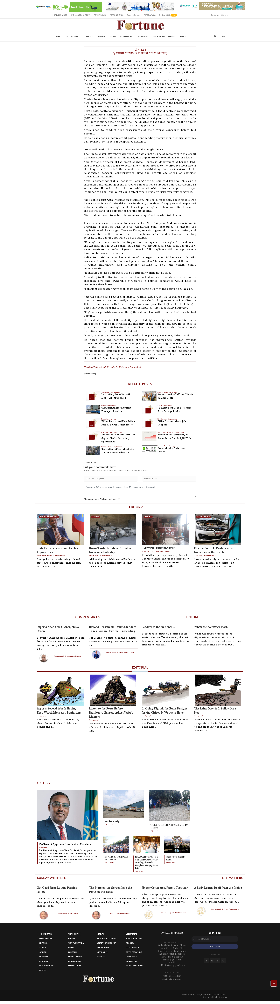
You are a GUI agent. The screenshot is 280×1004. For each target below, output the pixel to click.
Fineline (71, 938)
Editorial (43, 957)
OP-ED (113, 36)
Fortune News (72, 36)
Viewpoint (143, 36)
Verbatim (101, 934)
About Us (130, 943)
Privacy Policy (132, 947)
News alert (44, 961)
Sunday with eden (134, 938)
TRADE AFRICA (149, 15)
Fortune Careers (133, 15)
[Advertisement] (122, 591)
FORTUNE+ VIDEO (59, 15)
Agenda (101, 36)
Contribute (131, 957)
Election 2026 (168, 16)
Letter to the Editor (106, 943)
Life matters (131, 934)
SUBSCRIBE (215, 946)
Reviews (42, 970)
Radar (103, 405)
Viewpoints (105, 392)
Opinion (43, 952)
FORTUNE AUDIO (117, 15)
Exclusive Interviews (106, 938)
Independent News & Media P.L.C (212, 994)
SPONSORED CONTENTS (80, 15)
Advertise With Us (134, 952)
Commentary (126, 36)
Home (57, 36)
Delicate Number (46, 966)
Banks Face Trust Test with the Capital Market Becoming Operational (118, 438)
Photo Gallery (75, 957)
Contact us (131, 961)
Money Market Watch (164, 36)
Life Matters (162, 419)
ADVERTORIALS (100, 15)
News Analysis (74, 961)
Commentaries (107, 432)
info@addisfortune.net (172, 979)
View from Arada (76, 943)
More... (183, 36)
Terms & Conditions (135, 966)
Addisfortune (188, 994)
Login (223, 36)
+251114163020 (174, 975)
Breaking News (74, 966)
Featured (88, 36)
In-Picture (72, 952)
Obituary (101, 957)
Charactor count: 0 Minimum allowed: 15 (102, 499)
